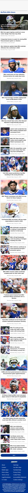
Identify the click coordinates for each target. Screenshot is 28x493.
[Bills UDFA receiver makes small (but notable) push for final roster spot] (14, 266)
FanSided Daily (17, 470)
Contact (4, 467)
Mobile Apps (5, 470)
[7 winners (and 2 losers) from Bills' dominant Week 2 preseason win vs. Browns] (14, 290)
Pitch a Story (5, 472)
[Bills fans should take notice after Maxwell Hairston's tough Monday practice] (14, 115)
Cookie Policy (17, 474)
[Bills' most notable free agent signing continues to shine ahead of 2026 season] (14, 340)
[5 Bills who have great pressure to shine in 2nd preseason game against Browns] (14, 366)
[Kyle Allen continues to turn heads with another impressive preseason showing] (14, 314)
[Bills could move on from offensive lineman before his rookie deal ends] (14, 69)
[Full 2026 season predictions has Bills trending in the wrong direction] (14, 167)
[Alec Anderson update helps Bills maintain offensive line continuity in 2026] (14, 47)
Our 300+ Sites (17, 467)
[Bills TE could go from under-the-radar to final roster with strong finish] (14, 330)
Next (14, 455)
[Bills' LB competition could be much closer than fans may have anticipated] (14, 151)
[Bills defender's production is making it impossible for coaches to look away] (14, 230)
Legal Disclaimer (6, 477)
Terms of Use (5, 474)
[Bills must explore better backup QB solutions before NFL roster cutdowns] (14, 448)
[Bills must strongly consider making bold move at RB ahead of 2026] (14, 92)
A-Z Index (4, 479)
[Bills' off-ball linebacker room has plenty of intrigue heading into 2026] (14, 240)
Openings (15, 465)
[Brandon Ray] (4, 28)
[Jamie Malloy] (4, 42)
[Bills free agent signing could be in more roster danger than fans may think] (14, 33)
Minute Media (8, 483)
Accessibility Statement (19, 477)
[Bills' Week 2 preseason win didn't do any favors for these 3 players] (14, 191)
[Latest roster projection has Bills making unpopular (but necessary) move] (14, 131)
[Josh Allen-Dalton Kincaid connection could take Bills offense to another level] (14, 413)
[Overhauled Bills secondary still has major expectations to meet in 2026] (14, 214)
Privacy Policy (17, 472)
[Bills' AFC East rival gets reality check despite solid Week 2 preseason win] (14, 141)
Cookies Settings (18, 479)
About (3, 465)
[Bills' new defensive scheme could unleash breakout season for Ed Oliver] (14, 429)
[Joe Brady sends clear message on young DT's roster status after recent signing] (14, 439)
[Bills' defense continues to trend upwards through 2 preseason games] (14, 249)
